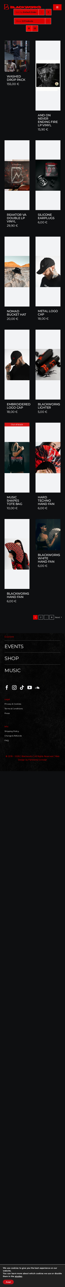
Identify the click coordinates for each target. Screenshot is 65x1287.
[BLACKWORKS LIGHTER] (48, 365)
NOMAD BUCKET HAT (16, 312)
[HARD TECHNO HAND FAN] (48, 458)
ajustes (18, 1276)
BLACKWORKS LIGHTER (49, 405)
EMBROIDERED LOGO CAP (19, 405)
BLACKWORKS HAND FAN (18, 595)
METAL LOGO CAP (48, 312)
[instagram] (14, 687)
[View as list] (35, 28)
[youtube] (29, 687)
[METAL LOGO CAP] (48, 272)
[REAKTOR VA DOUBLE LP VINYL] (17, 175)
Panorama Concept (37, 759)
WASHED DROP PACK (16, 78)
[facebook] (7, 687)
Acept (8, 1282)
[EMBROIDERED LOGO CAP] (17, 365)
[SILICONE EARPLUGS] (48, 175)
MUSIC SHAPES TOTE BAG (14, 500)
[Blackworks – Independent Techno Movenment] (22, 4)
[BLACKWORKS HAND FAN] (17, 554)
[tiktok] (22, 687)
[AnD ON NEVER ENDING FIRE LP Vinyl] (48, 76)
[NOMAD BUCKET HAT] (17, 272)
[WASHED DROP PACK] (17, 56)
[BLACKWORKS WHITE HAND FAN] (48, 534)
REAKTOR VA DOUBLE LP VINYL (16, 218)
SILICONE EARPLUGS (46, 216)
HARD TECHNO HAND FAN (46, 500)
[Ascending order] (48, 12)
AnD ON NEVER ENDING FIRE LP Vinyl (48, 120)
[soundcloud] (37, 687)
